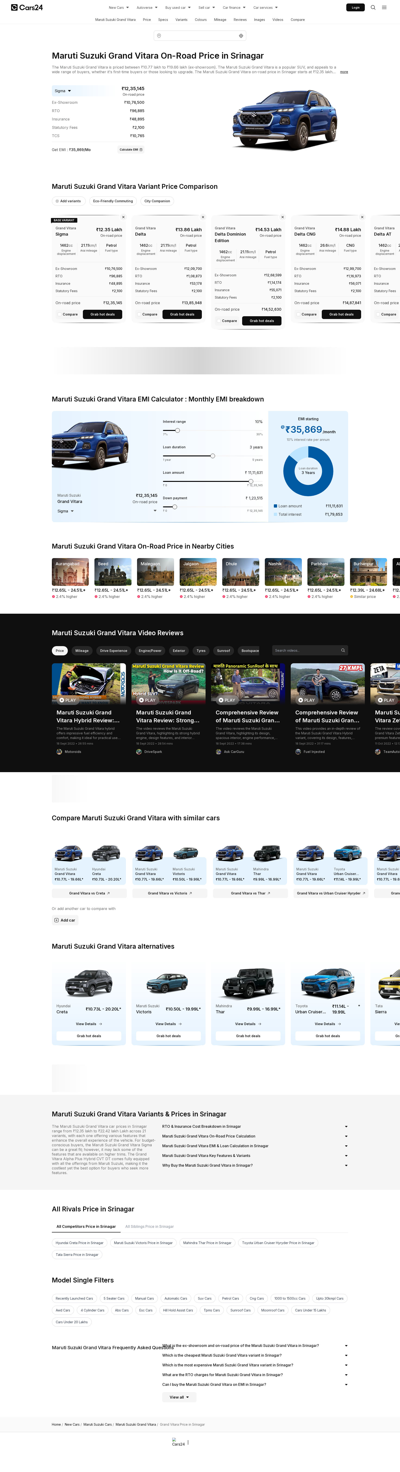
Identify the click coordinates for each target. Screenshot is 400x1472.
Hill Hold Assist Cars (178, 1310)
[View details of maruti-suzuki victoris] (168, 1002)
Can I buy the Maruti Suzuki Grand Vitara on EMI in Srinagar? (214, 1384)
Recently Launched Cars (74, 1298)
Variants (181, 20)
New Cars (116, 7)
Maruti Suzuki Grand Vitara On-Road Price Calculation (208, 1136)
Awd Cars (63, 1310)
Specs (163, 20)
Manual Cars (144, 1298)
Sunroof (223, 651)
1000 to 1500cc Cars (290, 1298)
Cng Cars (257, 1298)
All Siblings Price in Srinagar (149, 1226)
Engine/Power (150, 651)
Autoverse (145, 7)
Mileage (220, 20)
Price (147, 20)
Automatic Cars (176, 1298)
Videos (277, 20)
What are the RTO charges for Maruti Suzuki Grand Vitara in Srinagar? (222, 1374)
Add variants (70, 201)
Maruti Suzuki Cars (99, 1424)
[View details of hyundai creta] (89, 1002)
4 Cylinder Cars (92, 1310)
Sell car (204, 7)
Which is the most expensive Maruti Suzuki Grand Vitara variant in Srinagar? (227, 1365)
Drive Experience (113, 651)
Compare (298, 20)
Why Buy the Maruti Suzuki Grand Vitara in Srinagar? (207, 1165)
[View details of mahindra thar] (248, 1002)
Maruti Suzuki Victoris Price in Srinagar (143, 1243)
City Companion (157, 201)
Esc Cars (146, 1310)
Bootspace (250, 651)
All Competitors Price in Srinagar (86, 1226)
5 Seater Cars (114, 1298)
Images (259, 20)
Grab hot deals (103, 314)
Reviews (240, 20)
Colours (201, 20)
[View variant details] (89, 268)
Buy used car (176, 7)
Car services (263, 7)
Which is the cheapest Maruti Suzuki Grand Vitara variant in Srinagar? (222, 1355)
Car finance (232, 7)
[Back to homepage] (27, 7)
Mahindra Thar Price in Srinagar (207, 1243)
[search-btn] (373, 7)
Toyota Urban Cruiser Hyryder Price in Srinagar (278, 1243)
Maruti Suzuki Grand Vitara (115, 20)
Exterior (179, 651)
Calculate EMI (129, 149)
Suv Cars (205, 1298)
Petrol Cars (230, 1298)
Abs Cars (122, 1310)
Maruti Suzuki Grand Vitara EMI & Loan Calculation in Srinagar (215, 1145)
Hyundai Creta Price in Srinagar (79, 1243)
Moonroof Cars (272, 1310)
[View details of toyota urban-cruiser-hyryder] (328, 1002)
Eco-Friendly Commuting (113, 201)
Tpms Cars (212, 1310)
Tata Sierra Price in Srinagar (77, 1255)
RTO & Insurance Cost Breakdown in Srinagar (201, 1126)
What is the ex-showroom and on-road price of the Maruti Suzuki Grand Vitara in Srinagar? (240, 1345)
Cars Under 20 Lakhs (72, 1322)
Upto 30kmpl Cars (330, 1298)
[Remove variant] (123, 217)
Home (57, 1424)
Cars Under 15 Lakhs (310, 1310)
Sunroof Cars (241, 1310)
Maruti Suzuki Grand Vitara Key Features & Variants (206, 1155)
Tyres (201, 651)
